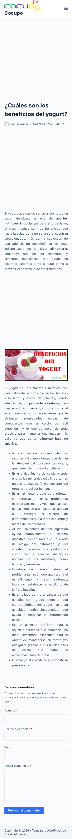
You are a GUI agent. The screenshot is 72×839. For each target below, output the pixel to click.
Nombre (10, 710)
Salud (60, 124)
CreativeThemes (15, 834)
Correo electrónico (18, 729)
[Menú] (66, 8)
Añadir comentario (17, 765)
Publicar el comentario (24, 810)
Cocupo (13, 13)
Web (7, 747)
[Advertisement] (36, 54)
